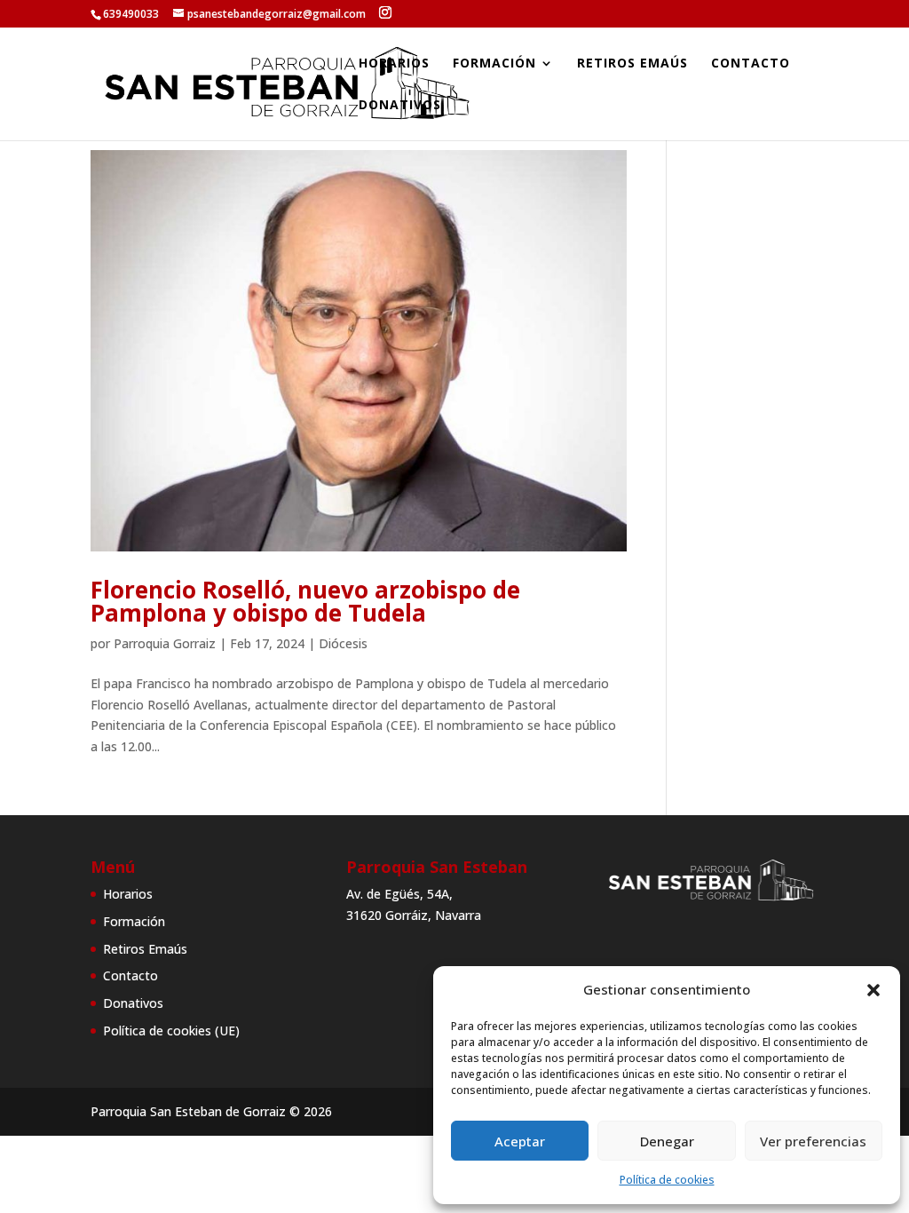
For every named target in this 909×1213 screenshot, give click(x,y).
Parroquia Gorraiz (165, 643)
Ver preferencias (813, 1141)
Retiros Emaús (632, 64)
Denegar (667, 1141)
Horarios (394, 64)
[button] (873, 990)
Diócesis (343, 643)
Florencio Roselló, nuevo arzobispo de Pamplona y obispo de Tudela (305, 601)
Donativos (400, 106)
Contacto (750, 64)
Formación (494, 64)
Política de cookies (667, 1179)
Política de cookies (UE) (171, 1030)
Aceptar (519, 1141)
